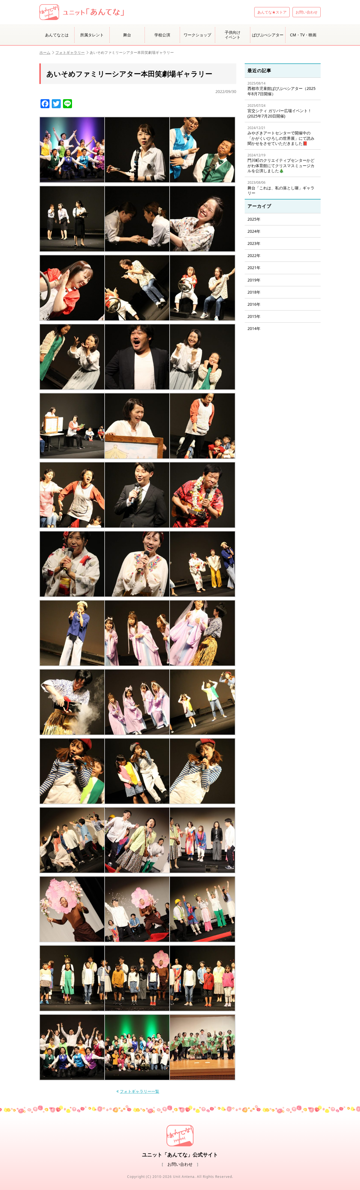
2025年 (254, 219)
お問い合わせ (307, 12)
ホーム (44, 52)
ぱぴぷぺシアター (268, 34)
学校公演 (162, 34)
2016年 (254, 304)
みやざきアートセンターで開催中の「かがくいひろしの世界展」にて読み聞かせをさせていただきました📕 (281, 135)
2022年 (254, 255)
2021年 (254, 267)
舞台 (127, 34)
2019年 (254, 280)
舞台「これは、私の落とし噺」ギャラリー (281, 188)
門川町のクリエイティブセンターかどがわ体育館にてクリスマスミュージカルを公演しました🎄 (281, 163)
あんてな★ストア (272, 12)
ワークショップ (197, 34)
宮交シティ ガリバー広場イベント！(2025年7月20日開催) (280, 111)
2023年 (254, 243)
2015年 (254, 316)
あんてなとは (57, 34)
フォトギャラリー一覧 (139, 1091)
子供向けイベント (232, 35)
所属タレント (92, 34)
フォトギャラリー (70, 52)
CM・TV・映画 (303, 34)
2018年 (254, 292)
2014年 (254, 328)
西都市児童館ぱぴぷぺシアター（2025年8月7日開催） (282, 88)
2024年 (254, 231)
